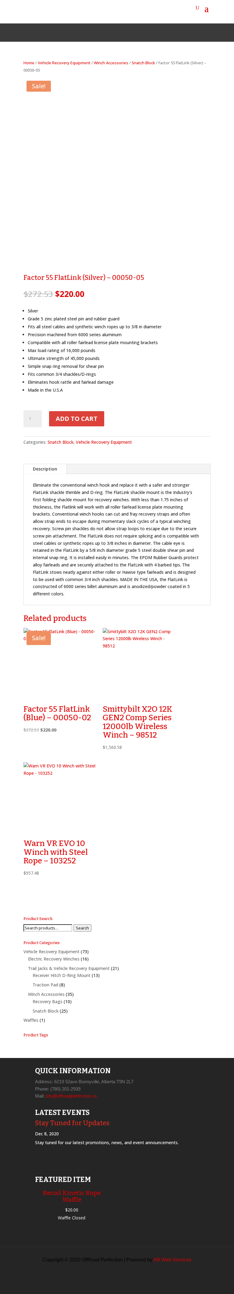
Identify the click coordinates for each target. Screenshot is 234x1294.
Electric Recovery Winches (54, 959)
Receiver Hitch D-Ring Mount (61, 975)
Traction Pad (45, 985)
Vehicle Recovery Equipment (64, 62)
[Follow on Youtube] (132, 32)
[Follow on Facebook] (102, 32)
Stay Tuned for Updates (72, 1123)
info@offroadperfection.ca (71, 1095)
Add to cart (77, 418)
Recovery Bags (47, 1001)
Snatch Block (143, 62)
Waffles (30, 1020)
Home (28, 62)
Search (82, 928)
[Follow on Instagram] (117, 32)
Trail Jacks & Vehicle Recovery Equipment (69, 968)
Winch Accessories (111, 62)
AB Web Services (172, 1259)
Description (45, 469)
